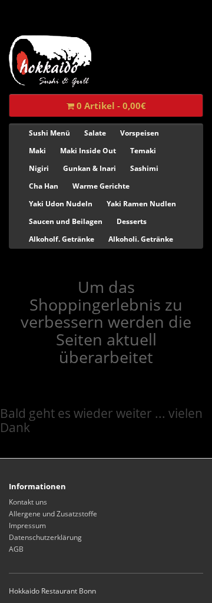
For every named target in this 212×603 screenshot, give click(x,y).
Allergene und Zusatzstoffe (53, 514)
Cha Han (43, 186)
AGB (16, 549)
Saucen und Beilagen (65, 221)
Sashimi (144, 168)
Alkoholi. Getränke (140, 239)
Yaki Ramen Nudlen (141, 204)
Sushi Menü (49, 133)
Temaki (143, 151)
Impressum (27, 525)
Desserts (132, 221)
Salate (95, 133)
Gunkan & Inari (89, 168)
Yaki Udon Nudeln (60, 204)
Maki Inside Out (88, 151)
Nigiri (39, 168)
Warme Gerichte (101, 186)
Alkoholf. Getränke (61, 239)
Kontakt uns (28, 502)
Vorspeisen (139, 133)
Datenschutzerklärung (45, 537)
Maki (37, 151)
